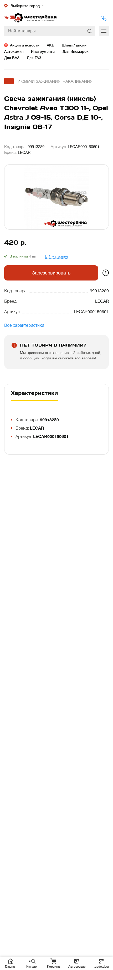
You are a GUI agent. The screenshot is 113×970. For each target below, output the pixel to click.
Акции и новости (24, 45)
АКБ (50, 45)
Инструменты (43, 51)
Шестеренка (30, 18)
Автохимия (14, 51)
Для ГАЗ (34, 58)
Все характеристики (24, 325)
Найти (90, 31)
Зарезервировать (51, 273)
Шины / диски (74, 45)
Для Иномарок (76, 51)
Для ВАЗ (11, 58)
